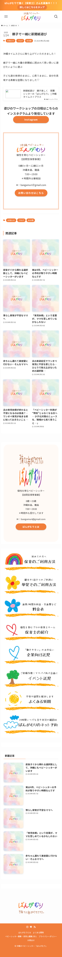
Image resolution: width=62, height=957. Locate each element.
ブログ (20, 40)
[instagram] (27, 927)
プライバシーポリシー (48, 936)
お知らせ (10, 40)
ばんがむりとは (24, 932)
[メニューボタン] (6, 17)
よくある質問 (38, 932)
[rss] (34, 927)
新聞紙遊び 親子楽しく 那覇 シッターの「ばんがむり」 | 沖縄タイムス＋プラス (40, 93)
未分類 (28, 40)
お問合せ (31, 940)
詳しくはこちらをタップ (32, 7)
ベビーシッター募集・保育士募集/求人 (21, 936)
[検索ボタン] (56, 17)
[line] (31, 927)
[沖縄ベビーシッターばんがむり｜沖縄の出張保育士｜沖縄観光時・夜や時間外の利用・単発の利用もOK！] (31, 17)
